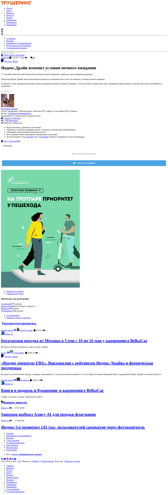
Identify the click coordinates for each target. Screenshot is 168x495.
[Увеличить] (10, 91)
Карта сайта (11, 450)
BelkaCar (5, 308)
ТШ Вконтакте (10, 120)
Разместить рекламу (15, 291)
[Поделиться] (5, 91)
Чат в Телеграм (10, 141)
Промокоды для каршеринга (19, 43)
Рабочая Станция (72, 461)
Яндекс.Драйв (7, 306)
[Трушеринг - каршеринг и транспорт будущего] (16, 4)
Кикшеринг (11, 25)
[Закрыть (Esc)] (2, 91)
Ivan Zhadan (18, 353)
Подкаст (10, 15)
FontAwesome (47, 461)
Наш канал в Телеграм (13, 55)
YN (19, 461)
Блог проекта (12, 445)
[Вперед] (4, 93)
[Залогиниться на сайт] (2, 29)
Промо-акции (7, 330)
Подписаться (12, 447)
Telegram (27, 454)
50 (34, 58)
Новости (10, 13)
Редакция (24, 380)
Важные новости (15, 402)
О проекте (10, 38)
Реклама (10, 41)
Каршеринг (11, 20)
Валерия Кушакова (9, 109)
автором (30, 137)
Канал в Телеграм (12, 118)
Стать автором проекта (16, 48)
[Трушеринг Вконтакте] (2, 459)
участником (43, 137)
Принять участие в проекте (18, 318)
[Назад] (2, 93)
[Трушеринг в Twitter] (10, 459)
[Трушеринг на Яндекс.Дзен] (8, 459)
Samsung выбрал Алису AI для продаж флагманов (48, 414)
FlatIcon (35, 461)
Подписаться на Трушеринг (18, 45)
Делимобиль (6, 311)
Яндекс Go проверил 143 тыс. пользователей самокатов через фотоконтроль (73, 427)
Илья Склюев (26, 330)
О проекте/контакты (15, 443)
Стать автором (12, 315)
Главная (9, 433)
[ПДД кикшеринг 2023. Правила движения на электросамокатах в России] (84, 229)
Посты (9, 8)
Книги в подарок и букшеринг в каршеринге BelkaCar (52, 390)
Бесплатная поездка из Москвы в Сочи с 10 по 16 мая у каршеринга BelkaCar (74, 340)
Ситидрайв (6, 304)
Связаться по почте (14, 294)
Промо (9, 18)
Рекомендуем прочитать (19, 323)
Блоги (9, 11)
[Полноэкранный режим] (7, 91)
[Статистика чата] (19, 141)
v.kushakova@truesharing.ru (19, 113)
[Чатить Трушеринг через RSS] (13, 459)
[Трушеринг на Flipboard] (15, 459)
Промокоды (11, 22)
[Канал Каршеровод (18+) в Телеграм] (5, 459)
